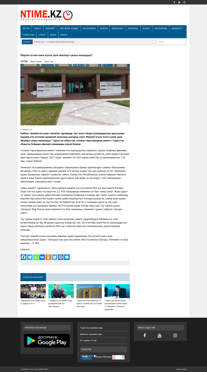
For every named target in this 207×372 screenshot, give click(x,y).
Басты (26, 28)
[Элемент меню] (174, 2)
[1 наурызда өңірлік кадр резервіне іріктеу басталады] (61, 296)
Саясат (37, 28)
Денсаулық (160, 28)
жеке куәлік (36, 61)
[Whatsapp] (36, 257)
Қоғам (103, 28)
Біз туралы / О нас (88, 340)
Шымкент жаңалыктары (91, 334)
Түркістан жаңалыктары (91, 327)
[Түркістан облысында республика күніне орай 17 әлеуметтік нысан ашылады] (117, 296)
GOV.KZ (64, 34)
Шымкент (177, 28)
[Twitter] (54, 257)
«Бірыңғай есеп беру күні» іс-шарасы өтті (32, 302)
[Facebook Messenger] (67, 257)
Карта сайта (181, 369)
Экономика (89, 28)
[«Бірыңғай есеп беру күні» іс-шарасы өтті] (33, 296)
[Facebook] (23, 257)
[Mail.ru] (61, 257)
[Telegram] (30, 257)
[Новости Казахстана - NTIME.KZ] (46, 14)
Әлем (53, 34)
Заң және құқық (69, 28)
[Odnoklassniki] (48, 257)
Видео (146, 28)
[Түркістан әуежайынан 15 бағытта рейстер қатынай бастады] (89, 296)
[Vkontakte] (42, 257)
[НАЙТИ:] (171, 41)
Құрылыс (133, 28)
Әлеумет (50, 28)
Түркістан (28, 34)
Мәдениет (118, 28)
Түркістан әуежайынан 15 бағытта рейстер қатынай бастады (89, 303)
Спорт (42, 34)
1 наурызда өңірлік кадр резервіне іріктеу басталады (60, 303)
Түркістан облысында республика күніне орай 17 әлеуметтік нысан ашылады (115, 305)
